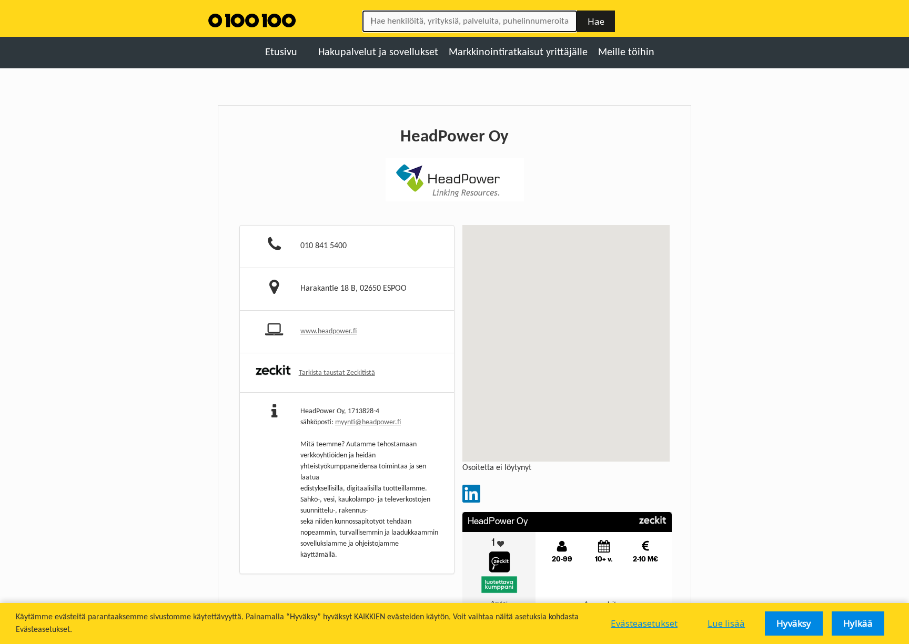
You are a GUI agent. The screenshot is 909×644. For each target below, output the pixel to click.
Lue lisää (726, 623)
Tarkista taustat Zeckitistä (337, 373)
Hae (596, 21)
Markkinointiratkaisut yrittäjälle (518, 52)
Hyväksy (793, 623)
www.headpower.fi (328, 331)
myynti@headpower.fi (368, 422)
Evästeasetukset (644, 623)
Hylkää (858, 623)
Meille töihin (626, 52)
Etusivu (281, 52)
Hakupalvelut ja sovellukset (378, 52)
